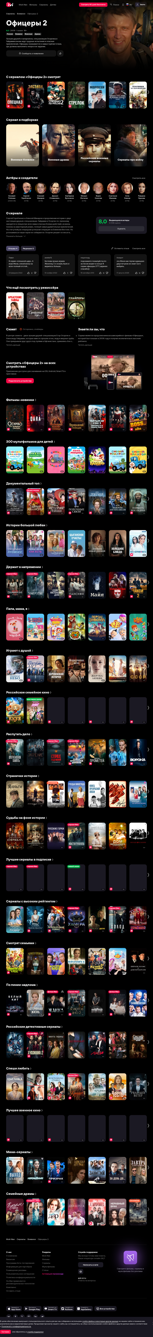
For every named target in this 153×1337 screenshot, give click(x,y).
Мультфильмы (48, 1267)
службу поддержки (35, 1332)
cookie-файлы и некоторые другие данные (100, 1321)
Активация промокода (52, 1274)
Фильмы (46, 1259)
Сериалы (46, 1263)
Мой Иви (46, 1256)
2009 (12, 30)
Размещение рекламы (16, 1270)
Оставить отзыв (13, 1291)
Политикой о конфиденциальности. (16, 1326)
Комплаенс (11, 1287)
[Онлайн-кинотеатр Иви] (10, 5)
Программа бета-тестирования (20, 1263)
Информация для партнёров (19, 1267)
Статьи (45, 1270)
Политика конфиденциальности (20, 1277)
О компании (11, 1256)
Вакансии (10, 1259)
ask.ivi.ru (82, 1278)
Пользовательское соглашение (20, 1274)
